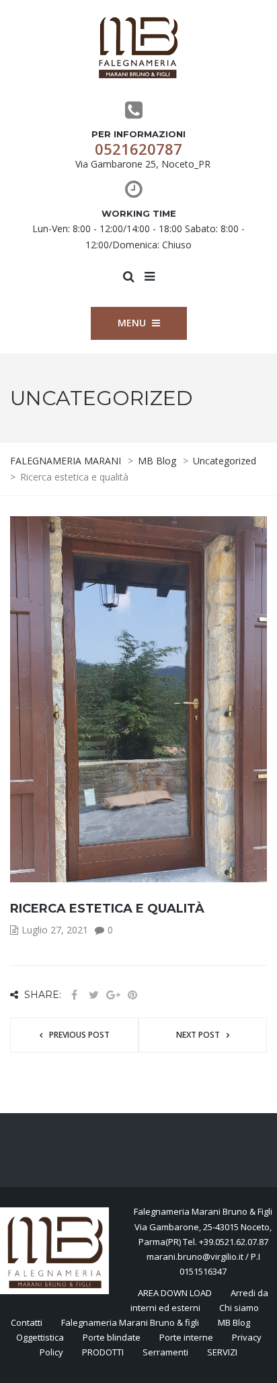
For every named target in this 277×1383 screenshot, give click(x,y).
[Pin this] (132, 995)
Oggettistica (40, 1337)
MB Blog (234, 1322)
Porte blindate (112, 1337)
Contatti (26, 1322)
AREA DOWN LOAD (175, 1293)
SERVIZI (222, 1352)
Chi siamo (239, 1308)
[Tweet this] (93, 995)
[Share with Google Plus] (113, 995)
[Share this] (74, 995)
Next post (198, 1034)
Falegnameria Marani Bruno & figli (130, 1322)
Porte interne (186, 1337)
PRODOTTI (103, 1352)
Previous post (79, 1034)
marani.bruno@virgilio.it (195, 1256)
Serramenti (165, 1352)
